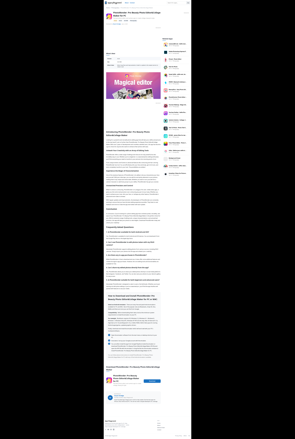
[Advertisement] (133, 39)
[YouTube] (108, 429)
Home (108, 8)
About (127, 3)
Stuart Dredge (117, 24)
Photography (115, 8)
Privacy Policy (178, 435)
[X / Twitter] (105, 429)
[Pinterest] (111, 429)
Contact (132, 3)
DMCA (185, 435)
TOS (189, 435)
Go (188, 3)
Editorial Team (161, 427)
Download (152, 381)
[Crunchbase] (113, 429)
